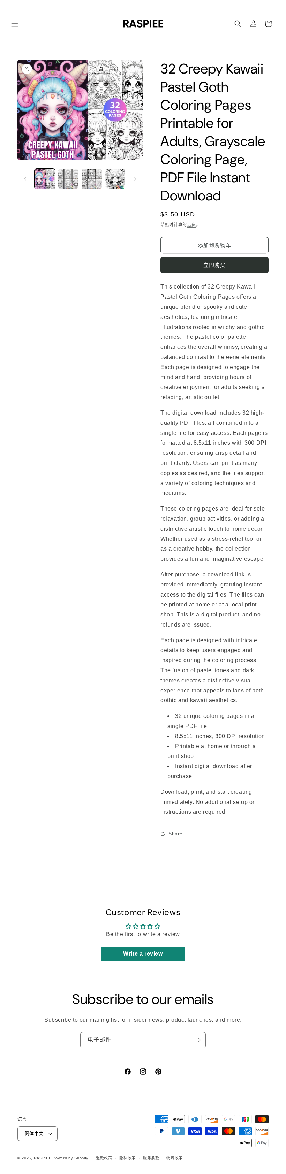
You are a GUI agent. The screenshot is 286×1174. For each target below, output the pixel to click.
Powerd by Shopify (71, 1158)
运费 (191, 224)
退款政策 (104, 1158)
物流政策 (174, 1158)
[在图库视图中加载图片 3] (92, 179)
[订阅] (197, 1040)
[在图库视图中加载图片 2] (68, 179)
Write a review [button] (143, 954)
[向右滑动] (135, 178)
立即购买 (214, 265)
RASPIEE (43, 1158)
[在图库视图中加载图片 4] (115, 179)
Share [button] (175, 833)
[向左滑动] (25, 178)
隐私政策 (127, 1158)
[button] (14, 23)
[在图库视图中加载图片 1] (45, 179)
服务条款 (151, 1158)
